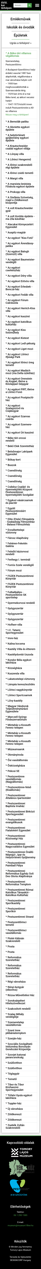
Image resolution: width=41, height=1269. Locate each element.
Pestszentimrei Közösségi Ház (15, 837)
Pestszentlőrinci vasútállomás (16, 932)
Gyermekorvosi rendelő (21, 602)
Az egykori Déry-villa (20, 275)
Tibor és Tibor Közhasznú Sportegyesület (15, 1087)
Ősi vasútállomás (18, 760)
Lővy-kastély (15, 700)
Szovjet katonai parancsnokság (16, 1056)
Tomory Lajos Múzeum (20, 1250)
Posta (11, 946)
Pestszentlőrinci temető (16, 923)
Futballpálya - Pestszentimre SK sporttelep (16, 595)
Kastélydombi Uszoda (20, 654)
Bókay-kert (14, 459)
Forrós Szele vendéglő (21, 565)
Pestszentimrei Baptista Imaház (15, 805)
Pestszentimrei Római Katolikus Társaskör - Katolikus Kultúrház (19, 892)
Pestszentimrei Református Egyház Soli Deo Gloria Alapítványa (20, 873)
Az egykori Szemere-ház (19, 426)
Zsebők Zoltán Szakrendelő (15, 1126)
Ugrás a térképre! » (20, 43)
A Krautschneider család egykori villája (18, 147)
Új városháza (15, 1108)
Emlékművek (20, 19)
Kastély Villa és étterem (21, 649)
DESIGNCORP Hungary (20, 1260)
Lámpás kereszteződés (21, 684)
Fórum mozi (15, 570)
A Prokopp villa (16, 192)
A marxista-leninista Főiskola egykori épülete (20, 185)
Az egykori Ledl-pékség (21, 343)
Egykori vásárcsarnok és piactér (19, 501)
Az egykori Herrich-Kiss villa (20, 310)
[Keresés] (29, 5)
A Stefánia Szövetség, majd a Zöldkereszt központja (19, 200)
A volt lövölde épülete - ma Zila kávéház (20, 218)
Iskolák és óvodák (20, 27)
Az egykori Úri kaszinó (21, 432)
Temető (12, 1079)
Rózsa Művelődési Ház (21, 995)
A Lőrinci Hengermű (19, 159)
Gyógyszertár (15, 608)
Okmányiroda (15, 754)
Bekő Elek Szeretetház (21, 446)
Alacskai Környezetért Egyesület (19, 226)
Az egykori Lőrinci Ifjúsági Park (17, 356)
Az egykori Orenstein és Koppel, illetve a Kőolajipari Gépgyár (19, 381)
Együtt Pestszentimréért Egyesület (16, 511)
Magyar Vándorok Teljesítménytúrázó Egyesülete (17, 709)
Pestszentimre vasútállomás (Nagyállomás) (15, 779)
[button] (37, 5)
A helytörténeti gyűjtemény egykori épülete (17, 138)
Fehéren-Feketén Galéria (16, 545)
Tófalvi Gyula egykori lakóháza (19, 1097)
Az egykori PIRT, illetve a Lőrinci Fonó (20, 391)
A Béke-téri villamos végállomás (18, 54)
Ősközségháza (16, 765)
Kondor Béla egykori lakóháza (18, 661)
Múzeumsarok (16, 749)
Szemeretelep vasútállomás (15, 1024)
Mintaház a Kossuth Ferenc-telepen (18, 726)
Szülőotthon (15, 1062)
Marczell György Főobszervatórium (16, 718)
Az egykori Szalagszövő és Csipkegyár (15, 408)
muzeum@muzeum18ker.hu (20, 1225)
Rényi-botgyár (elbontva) (15, 988)
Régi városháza (17, 981)
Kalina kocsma (16, 643)
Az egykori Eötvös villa (21, 281)
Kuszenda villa (16, 673)
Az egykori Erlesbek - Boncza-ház (19, 288)
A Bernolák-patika (18, 121)
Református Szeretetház (13, 959)
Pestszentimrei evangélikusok (15, 821)
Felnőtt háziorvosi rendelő (17, 553)
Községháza (15, 668)
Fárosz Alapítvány (18, 538)
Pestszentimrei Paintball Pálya (15, 864)
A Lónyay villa (16, 154)
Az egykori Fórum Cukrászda (17, 301)
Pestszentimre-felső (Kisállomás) (18, 788)
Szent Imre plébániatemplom (16, 1032)
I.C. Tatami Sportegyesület (14, 631)
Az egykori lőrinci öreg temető (20, 364)
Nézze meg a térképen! (17, 114)
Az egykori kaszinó (19, 316)
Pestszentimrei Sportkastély (15, 902)
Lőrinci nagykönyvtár (20, 689)
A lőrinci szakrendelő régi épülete (19, 166)
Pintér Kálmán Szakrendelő (15, 940)
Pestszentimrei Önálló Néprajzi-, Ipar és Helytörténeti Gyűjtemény (20, 855)
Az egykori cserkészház (13, 269)
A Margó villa (15, 178)
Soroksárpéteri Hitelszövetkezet (15, 1002)
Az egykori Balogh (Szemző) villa (17, 253)
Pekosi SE (13, 771)
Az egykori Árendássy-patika (20, 245)
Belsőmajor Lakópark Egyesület (19, 453)
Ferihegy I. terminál (19, 559)
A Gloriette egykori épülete (18, 128)
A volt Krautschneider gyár (19, 209)
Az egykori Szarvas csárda (18, 418)
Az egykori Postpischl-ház (20, 399)
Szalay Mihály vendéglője (15, 1015)
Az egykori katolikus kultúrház (18, 323)
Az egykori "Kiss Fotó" (20, 237)
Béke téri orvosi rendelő (16, 439)
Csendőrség (15, 470)
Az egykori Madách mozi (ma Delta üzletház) (20, 372)
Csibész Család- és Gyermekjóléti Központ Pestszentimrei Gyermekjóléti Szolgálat (20, 490)
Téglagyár (13, 1073)
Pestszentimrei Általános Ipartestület (18, 797)
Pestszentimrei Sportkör (15, 910)
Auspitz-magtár (17, 232)
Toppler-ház (14, 1103)
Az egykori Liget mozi (20, 348)
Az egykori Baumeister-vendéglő (20, 261)
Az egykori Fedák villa (20, 294)
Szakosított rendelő (19, 1008)
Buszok (12, 465)
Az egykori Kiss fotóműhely (16, 331)
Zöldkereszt (15, 1114)
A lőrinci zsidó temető (20, 173)
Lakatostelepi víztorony (21, 678)
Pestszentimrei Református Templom (18, 883)
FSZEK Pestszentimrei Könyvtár (20, 577)
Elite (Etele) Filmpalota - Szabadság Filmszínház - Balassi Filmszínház (20, 522)
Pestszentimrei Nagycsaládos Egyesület (20, 845)
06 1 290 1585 (20, 1215)
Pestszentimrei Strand (21, 916)
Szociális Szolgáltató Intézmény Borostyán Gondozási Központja (19, 1046)
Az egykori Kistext (18, 338)
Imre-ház (13, 638)
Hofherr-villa (15, 624)
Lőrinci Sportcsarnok (20, 695)
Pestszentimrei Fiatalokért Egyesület (18, 829)
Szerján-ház (14, 1038)
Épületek (20, 35)
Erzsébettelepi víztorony (15, 531)
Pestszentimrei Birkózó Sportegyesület (20, 813)
